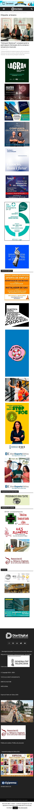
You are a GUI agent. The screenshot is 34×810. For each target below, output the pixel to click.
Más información (22, 807)
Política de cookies (6, 743)
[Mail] (17, 643)
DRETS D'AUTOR (6, 681)
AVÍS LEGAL (4, 686)
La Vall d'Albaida (4, 40)
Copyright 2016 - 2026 (8, 672)
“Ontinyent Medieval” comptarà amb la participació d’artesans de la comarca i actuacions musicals (15, 45)
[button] (32, 9)
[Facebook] (9, 643)
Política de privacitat (18, 743)
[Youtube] (24, 643)
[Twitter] (21, 643)
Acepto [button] (15, 807)
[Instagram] (13, 643)
